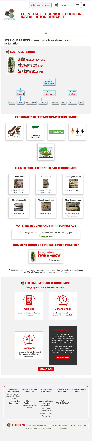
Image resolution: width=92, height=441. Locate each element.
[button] (77, 5)
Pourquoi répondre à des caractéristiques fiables (13, 396)
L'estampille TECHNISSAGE (45, 404)
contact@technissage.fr (61, 425)
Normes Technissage (29, 402)
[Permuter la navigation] (46, 32)
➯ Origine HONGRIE (18, 192)
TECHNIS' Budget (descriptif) (29, 390)
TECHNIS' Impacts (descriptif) (78, 390)
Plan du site (46, 416)
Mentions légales (46, 401)
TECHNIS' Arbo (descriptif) (62, 390)
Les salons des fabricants (13, 402)
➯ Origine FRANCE (17, 190)
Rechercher (24, 5)
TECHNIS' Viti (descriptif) (46, 390)
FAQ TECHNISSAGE (62, 402)
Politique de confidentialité (46, 409)
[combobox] (40, 5)
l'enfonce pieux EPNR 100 (52, 232)
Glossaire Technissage (13, 390)
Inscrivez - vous (65, 4)
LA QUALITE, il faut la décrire (29, 406)
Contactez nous (45, 413)
